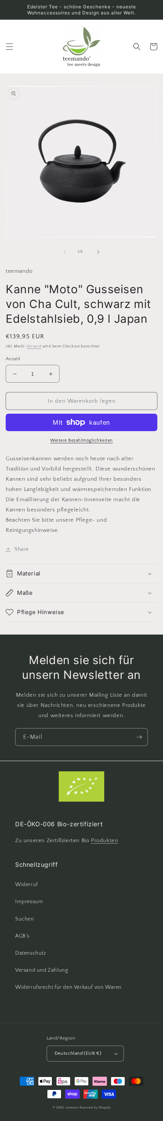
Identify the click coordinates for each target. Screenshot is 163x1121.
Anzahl (13, 358)
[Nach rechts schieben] (98, 252)
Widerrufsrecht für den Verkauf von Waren (68, 987)
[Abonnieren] (139, 737)
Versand (34, 346)
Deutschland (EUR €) (78, 1053)
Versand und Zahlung (41, 970)
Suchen (24, 919)
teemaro (72, 1107)
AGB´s (22, 936)
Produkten (104, 840)
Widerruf (26, 885)
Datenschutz (30, 953)
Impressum (29, 902)
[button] (9, 46)
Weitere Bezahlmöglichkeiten (81, 440)
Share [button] (21, 549)
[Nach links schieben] (64, 252)
